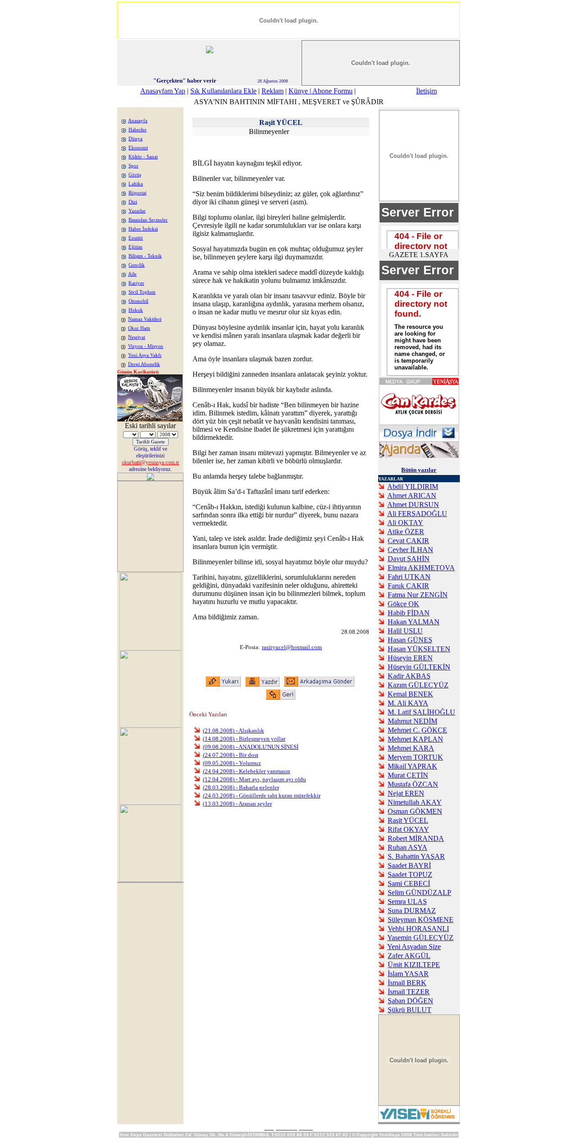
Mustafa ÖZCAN (413, 784)
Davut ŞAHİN (409, 559)
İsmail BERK (407, 983)
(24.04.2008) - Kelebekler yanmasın (246, 771)
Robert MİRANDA (416, 838)
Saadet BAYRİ (409, 865)
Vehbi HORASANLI (418, 928)
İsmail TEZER (409, 992)
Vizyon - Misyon (145, 346)
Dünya (135, 138)
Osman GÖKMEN (415, 811)
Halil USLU (405, 631)
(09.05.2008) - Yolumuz (232, 763)
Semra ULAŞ (407, 901)
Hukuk (135, 310)
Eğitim (135, 246)
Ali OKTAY (405, 522)
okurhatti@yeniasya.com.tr (150, 462)
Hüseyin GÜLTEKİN (419, 667)
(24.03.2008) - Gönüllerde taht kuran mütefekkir (262, 795)
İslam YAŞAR (408, 974)
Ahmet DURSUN (413, 504)
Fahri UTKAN (409, 577)
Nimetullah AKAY (415, 802)
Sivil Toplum (142, 292)
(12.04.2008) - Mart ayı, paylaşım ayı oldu (254, 779)
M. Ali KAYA (408, 703)
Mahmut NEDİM (412, 721)
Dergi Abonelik (144, 364)
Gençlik (136, 265)
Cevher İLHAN (410, 549)
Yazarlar (137, 210)
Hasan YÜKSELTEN (419, 649)
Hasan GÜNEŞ (410, 640)
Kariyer (136, 283)
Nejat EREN (406, 793)
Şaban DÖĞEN (410, 1001)
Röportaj (137, 192)
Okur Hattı (139, 328)
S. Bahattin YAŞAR (416, 856)
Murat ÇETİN (408, 775)
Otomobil (138, 301)
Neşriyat (136, 337)
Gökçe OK (403, 604)
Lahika (135, 183)
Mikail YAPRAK (412, 766)
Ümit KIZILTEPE (414, 964)
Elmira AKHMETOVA (421, 568)
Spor (133, 165)
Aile (132, 274)
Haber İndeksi (143, 228)
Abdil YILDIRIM (412, 486)
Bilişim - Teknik (145, 256)
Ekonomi (138, 147)
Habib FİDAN (409, 613)
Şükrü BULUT (409, 1010)
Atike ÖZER (405, 531)
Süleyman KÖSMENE (420, 919)
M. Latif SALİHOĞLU (421, 712)
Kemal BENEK (410, 694)
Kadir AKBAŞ (409, 676)
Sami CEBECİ (409, 883)
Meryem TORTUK (415, 757)
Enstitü (135, 237)
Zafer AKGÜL (409, 955)
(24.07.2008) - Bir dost (230, 755)
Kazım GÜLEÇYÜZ (418, 685)
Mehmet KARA (411, 748)
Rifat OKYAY (408, 829)
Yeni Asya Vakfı (144, 355)
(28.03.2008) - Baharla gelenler (241, 787)
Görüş (134, 174)
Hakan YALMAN (414, 622)
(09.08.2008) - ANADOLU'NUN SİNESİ (250, 746)
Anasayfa (137, 120)
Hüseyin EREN (410, 658)
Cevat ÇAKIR (408, 540)
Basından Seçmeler (148, 219)
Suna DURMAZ (412, 910)
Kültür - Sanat (143, 156)
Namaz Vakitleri (144, 319)
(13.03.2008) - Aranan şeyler (237, 803)
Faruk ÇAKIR (408, 586)
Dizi (132, 201)
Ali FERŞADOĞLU (417, 513)
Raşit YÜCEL (408, 820)
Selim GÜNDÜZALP (419, 892)
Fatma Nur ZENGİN (418, 595)
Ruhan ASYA (407, 847)
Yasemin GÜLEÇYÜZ (420, 937)
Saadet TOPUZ (410, 874)
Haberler (137, 129)
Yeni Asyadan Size (414, 946)
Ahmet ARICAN (411, 495)
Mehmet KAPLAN (415, 739)
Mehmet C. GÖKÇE (417, 730)
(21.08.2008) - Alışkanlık (233, 730)
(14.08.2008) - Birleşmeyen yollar (244, 738)
